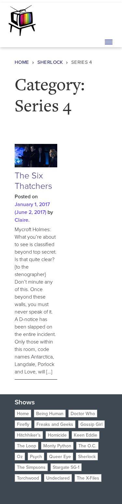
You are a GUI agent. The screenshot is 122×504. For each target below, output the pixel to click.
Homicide (57, 435)
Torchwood (28, 478)
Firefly (23, 424)
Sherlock (50, 62)
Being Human (49, 413)
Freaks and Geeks (54, 424)
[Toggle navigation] (108, 19)
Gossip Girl (91, 424)
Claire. (22, 219)
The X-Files (88, 478)
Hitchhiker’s (29, 435)
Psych (36, 456)
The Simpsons (31, 467)
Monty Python (57, 445)
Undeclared (58, 478)
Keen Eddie (85, 435)
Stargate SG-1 (66, 467)
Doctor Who (83, 413)
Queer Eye (60, 456)
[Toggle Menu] (109, 42)
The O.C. (87, 445)
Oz (20, 456)
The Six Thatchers (33, 180)
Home (22, 62)
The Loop (26, 445)
